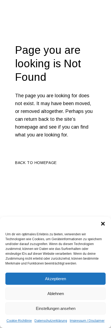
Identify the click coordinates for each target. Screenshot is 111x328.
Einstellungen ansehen (55, 308)
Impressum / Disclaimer (87, 321)
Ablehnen (55, 293)
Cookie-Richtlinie (19, 321)
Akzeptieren (55, 278)
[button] (103, 223)
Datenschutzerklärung (50, 321)
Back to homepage (36, 162)
